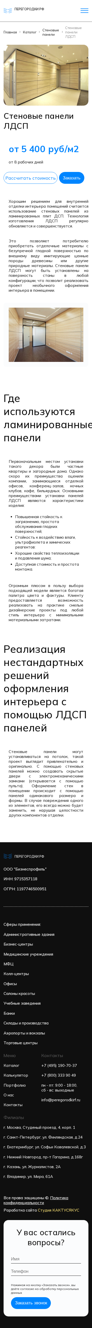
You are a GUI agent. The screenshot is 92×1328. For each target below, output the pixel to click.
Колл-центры (16, 973)
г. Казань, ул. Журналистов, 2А (32, 1166)
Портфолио (15, 1085)
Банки (9, 1013)
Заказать (71, 177)
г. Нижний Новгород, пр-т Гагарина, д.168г (43, 1157)
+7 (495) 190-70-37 (59, 1065)
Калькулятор (16, 1075)
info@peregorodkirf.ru (60, 1099)
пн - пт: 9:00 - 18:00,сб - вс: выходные (59, 1088)
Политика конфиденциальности (36, 1200)
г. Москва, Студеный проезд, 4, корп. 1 (39, 1127)
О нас (9, 1095)
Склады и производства (26, 1023)
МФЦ (9, 963)
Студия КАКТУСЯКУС (58, 1210)
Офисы (10, 983)
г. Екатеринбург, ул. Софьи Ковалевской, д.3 (45, 1146)
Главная (10, 32)
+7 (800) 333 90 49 (58, 1075)
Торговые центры (21, 1042)
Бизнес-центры (18, 944)
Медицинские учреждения (28, 954)
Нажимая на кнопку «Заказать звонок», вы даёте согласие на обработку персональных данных (45, 1289)
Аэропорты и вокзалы (24, 1033)
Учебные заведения (22, 1003)
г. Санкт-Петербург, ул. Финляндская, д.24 (43, 1137)
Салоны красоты (19, 993)
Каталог (30, 32)
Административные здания (29, 934)
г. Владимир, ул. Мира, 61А (28, 1176)
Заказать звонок (31, 1302)
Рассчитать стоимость (30, 178)
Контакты (13, 1104)
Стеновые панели (50, 32)
